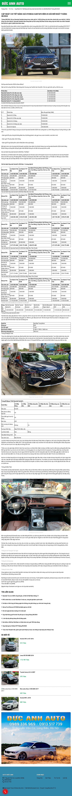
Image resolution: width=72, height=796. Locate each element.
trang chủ (4, 9)
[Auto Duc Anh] (15, 3)
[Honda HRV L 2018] (10, 704)
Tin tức (11, 9)
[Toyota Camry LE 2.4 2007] (10, 678)
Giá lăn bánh (4, 189)
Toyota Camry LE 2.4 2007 (27, 672)
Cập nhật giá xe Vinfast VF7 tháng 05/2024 (15, 626)
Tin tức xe (57, 778)
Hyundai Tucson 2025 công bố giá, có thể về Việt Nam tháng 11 (21, 596)
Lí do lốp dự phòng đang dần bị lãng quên (14, 618)
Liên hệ (65, 778)
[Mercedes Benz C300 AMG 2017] (10, 690)
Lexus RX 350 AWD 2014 (27, 655)
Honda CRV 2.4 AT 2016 (27, 638)
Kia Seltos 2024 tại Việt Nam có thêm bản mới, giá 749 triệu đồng (21, 622)
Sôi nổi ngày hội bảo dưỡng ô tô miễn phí (14, 611)
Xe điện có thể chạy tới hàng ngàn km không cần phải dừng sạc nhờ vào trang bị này (26, 603)
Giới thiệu (48, 778)
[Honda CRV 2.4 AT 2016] (10, 645)
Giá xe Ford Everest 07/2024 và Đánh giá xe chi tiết (17, 607)
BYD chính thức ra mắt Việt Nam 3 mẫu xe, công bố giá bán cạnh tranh (22, 599)
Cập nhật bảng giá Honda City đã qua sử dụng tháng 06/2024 (20, 614)
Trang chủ (39, 778)
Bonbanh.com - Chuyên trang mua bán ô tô (43, 788)
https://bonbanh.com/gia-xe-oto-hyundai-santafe (19, 586)
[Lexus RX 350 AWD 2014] (10, 661)
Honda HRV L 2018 (25, 698)
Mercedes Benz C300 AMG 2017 (29, 689)
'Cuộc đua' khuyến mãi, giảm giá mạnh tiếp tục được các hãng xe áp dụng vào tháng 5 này (28, 629)
